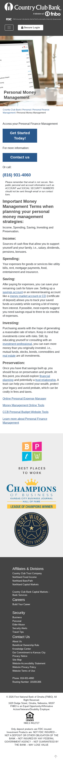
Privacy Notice (19, 656)
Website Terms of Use (23, 670)
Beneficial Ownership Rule (25, 645)
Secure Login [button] (31, 27)
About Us (17, 641)
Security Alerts (19, 628)
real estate (9, 355)
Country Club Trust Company (27, 573)
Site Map (17, 659)
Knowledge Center (21, 649)
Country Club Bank (12, 110)
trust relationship (45, 379)
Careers (18, 600)
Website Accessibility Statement (28, 663)
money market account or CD (28, 296)
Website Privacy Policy (24, 667)
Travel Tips (18, 632)
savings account (13, 292)
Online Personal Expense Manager (24, 398)
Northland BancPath (22, 580)
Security (18, 613)
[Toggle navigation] (9, 28)
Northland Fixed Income (24, 577)
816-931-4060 (27, 678)
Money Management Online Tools (23, 405)
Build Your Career (21, 604)
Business (17, 617)
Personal (16, 621)
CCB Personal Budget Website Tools (25, 411)
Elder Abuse (18, 624)
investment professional (17, 343)
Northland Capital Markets (25, 584)
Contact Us (21, 637)
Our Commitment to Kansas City (29, 652)
